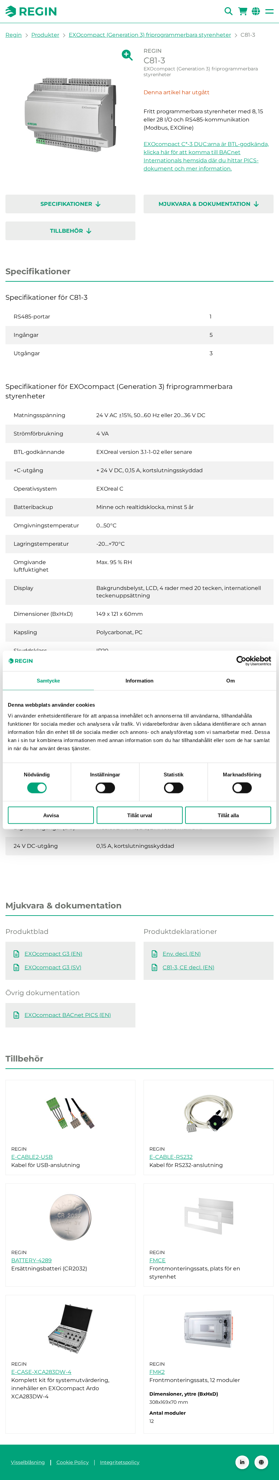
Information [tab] (139, 681)
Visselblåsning (28, 1462)
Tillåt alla (228, 815)
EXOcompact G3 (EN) (53, 954)
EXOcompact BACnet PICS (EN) (67, 1015)
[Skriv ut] (267, 74)
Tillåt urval (139, 815)
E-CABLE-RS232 (171, 1157)
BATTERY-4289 (31, 1260)
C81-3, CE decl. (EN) (188, 967)
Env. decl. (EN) (182, 954)
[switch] (105, 788)
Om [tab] (230, 681)
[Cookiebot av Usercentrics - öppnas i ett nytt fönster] (241, 661)
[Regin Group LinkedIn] (242, 1462)
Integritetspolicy (120, 1462)
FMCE (157, 1260)
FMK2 (157, 1372)
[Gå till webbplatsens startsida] (30, 11)
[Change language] (261, 1462)
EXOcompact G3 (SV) (52, 967)
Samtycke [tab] (48, 681)
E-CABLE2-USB (32, 1157)
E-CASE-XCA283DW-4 (41, 1372)
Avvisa (51, 815)
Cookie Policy (72, 1462)
